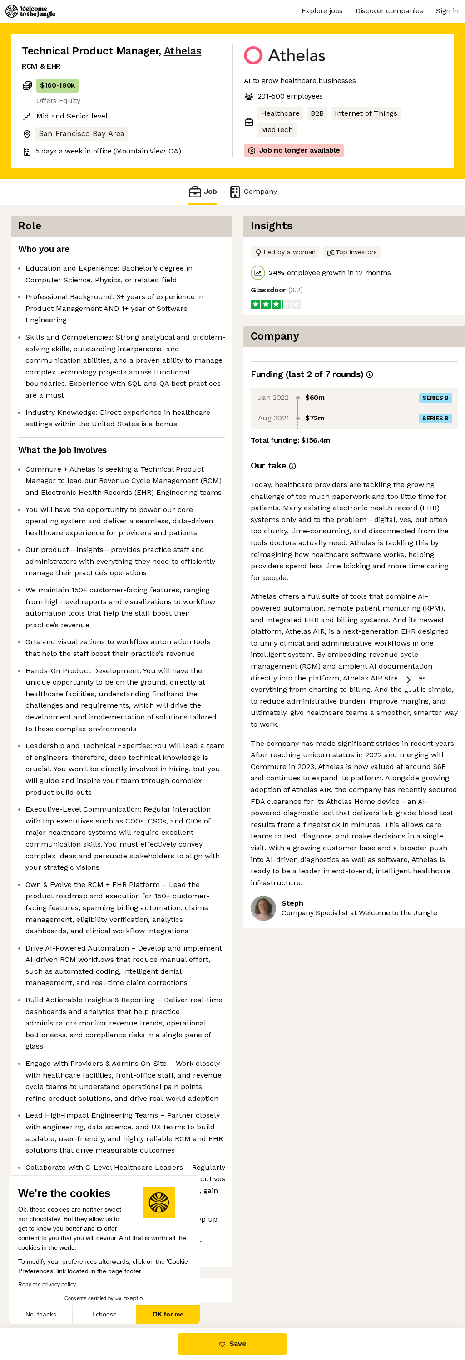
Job (210, 191)
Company (260, 191)
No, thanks (40, 1314)
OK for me (168, 1314)
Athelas (183, 51)
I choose (104, 1314)
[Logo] (30, 11)
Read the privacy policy (47, 1284)
